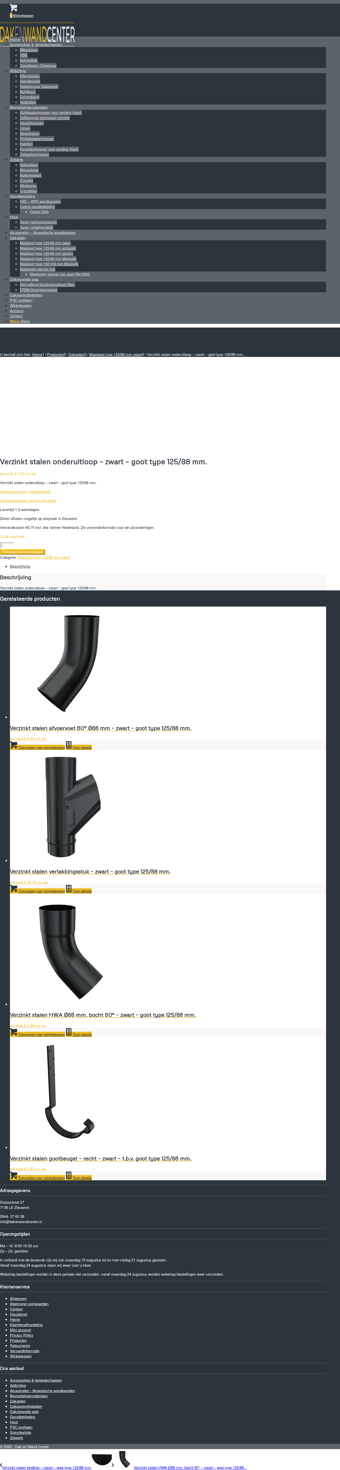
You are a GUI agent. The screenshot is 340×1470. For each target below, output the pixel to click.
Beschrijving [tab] (20, 566)
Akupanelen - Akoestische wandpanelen (42, 1390)
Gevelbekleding (22, 1416)
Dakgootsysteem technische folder (28, 500)
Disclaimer (18, 1314)
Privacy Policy (21, 1335)
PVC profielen (21, 1427)
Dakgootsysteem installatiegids (25, 491)
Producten (18, 1340)
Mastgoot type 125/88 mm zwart (44, 557)
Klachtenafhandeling (26, 1324)
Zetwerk (16, 1437)
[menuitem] (168, 39)
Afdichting (18, 1385)
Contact (16, 1308)
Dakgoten (18, 1401)
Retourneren (20, 1345)
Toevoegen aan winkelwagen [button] (41, 747)
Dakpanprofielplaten (26, 1406)
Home (15, 1319)
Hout (14, 1421)
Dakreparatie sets (24, 1411)
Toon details (81, 747)
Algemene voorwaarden (29, 1303)
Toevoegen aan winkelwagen (22, 552)
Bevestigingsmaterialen (29, 1395)
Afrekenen (18, 1298)
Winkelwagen (21, 1355)
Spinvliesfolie (20, 1432)
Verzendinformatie (24, 1350)
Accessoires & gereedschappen (36, 1380)
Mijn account (20, 1329)
